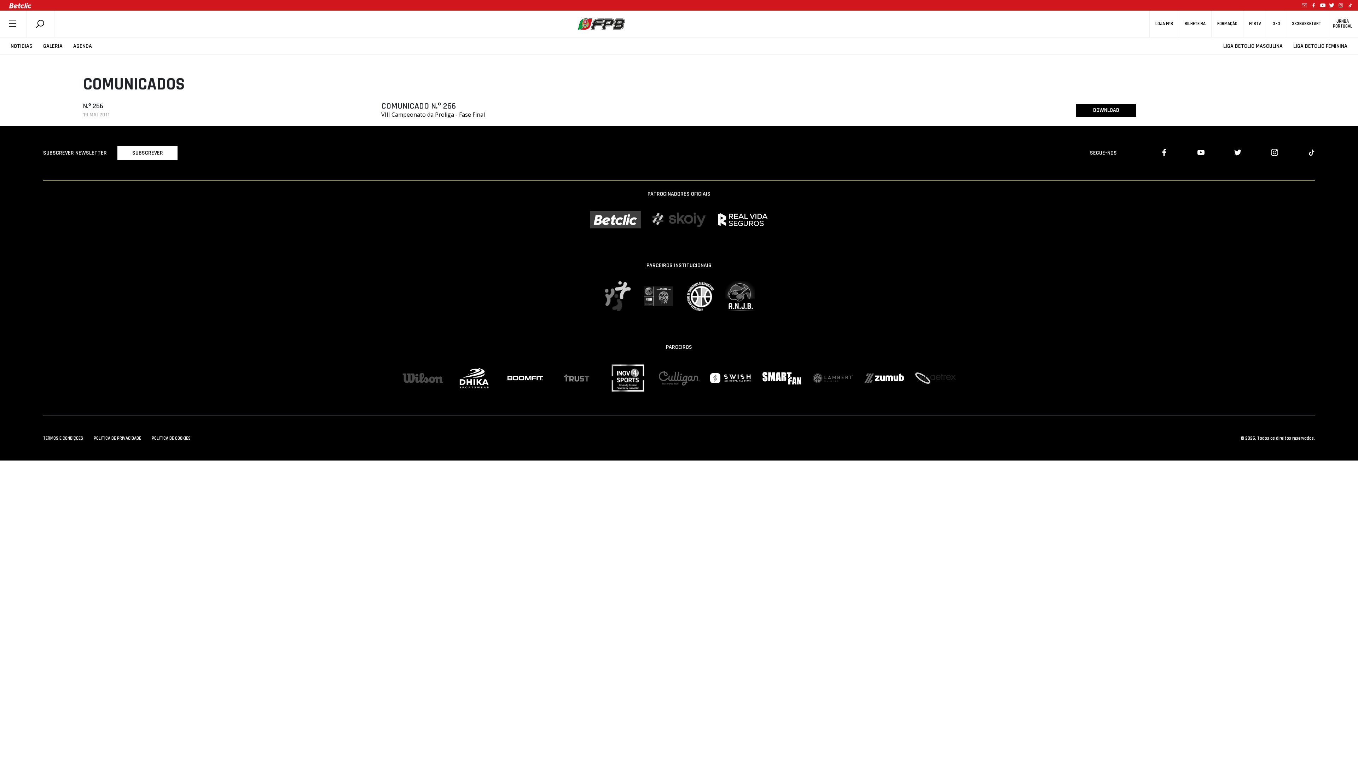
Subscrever (147, 153)
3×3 (1276, 24)
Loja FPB (1164, 24)
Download (1106, 110)
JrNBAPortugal (1342, 23)
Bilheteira (1195, 24)
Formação (1227, 24)
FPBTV (1255, 24)
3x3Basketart (1306, 24)
